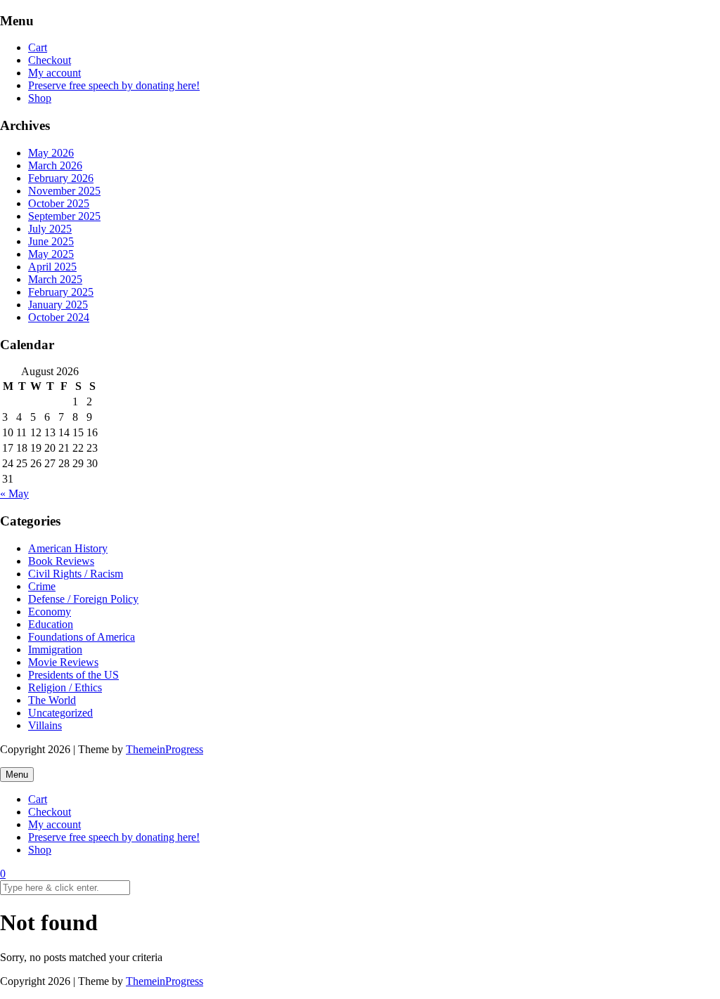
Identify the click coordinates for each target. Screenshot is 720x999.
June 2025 (51, 241)
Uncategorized (60, 713)
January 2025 (58, 305)
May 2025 (51, 254)
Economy (49, 612)
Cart (37, 47)
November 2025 (64, 191)
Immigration (55, 649)
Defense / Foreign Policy (83, 599)
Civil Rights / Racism (75, 574)
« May (14, 494)
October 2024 (58, 317)
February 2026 (61, 178)
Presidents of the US (73, 675)
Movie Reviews (63, 662)
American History (68, 548)
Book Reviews (61, 561)
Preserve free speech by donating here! (114, 85)
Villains (45, 725)
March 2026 (55, 165)
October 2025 (58, 203)
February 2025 (61, 292)
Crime (42, 586)
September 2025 (64, 216)
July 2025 (50, 229)
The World (52, 700)
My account (54, 73)
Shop (39, 98)
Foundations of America (81, 637)
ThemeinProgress (164, 749)
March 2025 (55, 279)
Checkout (49, 60)
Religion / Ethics (65, 687)
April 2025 (52, 267)
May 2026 (51, 153)
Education (50, 624)
